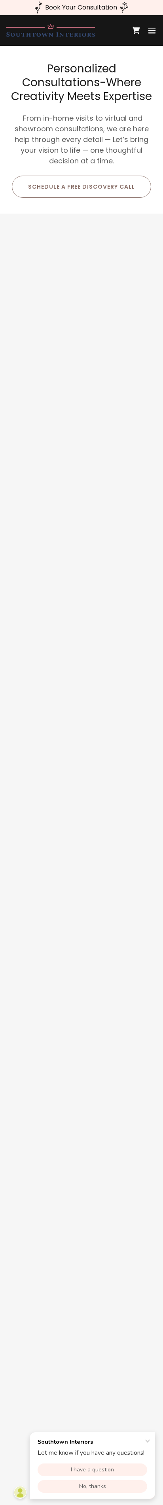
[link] (50, 30)
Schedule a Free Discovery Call (81, 187)
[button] (152, 30)
